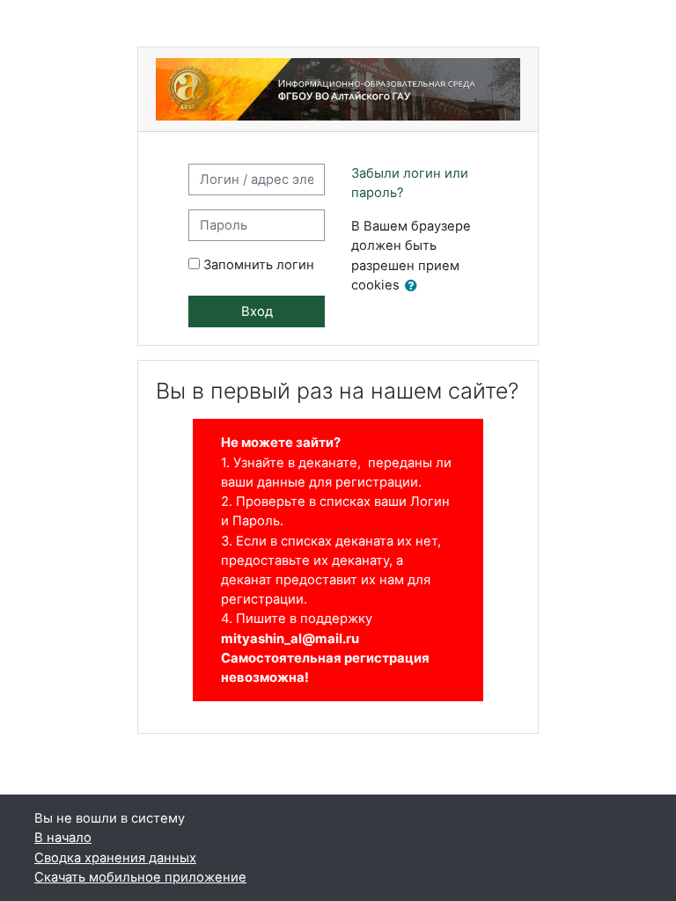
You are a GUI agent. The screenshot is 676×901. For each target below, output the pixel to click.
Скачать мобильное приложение (140, 877)
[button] (414, 286)
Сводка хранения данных (115, 858)
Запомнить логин (258, 265)
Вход (257, 311)
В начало (63, 838)
